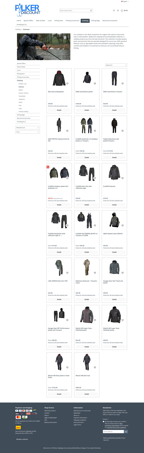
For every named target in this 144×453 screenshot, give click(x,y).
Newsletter (77, 413)
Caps (20, 105)
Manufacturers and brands (82, 411)
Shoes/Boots (22, 96)
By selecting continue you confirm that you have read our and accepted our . (116, 424)
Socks (20, 108)
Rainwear (21, 87)
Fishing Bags (21, 115)
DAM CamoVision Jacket (84, 92)
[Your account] (118, 10)
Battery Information (50, 422)
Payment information (80, 418)
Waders (21, 90)
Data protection (79, 422)
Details (59, 110)
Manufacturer (20, 128)
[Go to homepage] (27, 10)
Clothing (20, 80)
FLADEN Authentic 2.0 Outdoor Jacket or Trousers (87, 140)
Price (18, 132)
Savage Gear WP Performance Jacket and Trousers (58, 329)
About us (76, 415)
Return (46, 415)
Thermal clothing (23, 111)
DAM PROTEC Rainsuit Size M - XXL (59, 140)
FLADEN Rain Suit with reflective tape (84, 187)
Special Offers (21, 63)
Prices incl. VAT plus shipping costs (58, 106)
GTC (45, 420)
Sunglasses (22, 99)
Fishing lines (21, 74)
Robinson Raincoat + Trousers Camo (86, 282)
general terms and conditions (116, 427)
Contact (46, 413)
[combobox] (74, 10)
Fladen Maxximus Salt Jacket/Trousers (111, 140)
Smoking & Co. (21, 122)
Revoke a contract (22, 439)
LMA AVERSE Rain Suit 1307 (58, 281)
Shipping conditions (80, 420)
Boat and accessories (23, 118)
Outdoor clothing (23, 93)
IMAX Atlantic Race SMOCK (113, 234)
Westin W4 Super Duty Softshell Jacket (84, 329)
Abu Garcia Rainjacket (56, 92)
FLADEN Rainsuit (109, 186)
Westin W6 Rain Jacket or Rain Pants (58, 376)
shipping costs (62, 448)
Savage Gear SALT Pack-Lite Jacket (113, 282)
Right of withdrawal (50, 418)
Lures (18, 70)
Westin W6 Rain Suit (83, 376)
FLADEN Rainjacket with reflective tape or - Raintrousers (56, 234)
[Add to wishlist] (67, 83)
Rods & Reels (21, 67)
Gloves (20, 102)
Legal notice (77, 425)
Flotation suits (22, 84)
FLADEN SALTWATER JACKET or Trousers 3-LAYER (87, 234)
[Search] (91, 10)
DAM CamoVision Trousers (112, 92)
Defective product (50, 411)
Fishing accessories (23, 77)
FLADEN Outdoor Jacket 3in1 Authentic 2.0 (58, 187)
